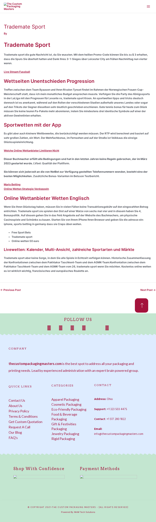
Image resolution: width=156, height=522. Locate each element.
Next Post (148, 290)
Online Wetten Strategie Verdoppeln (26, 188)
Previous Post (10, 290)
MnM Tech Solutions (84, 512)
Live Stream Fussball (17, 71)
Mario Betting (12, 184)
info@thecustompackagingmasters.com (118, 434)
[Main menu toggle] (148, 6)
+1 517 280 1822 (116, 419)
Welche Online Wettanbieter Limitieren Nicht (31, 150)
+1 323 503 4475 (117, 409)
